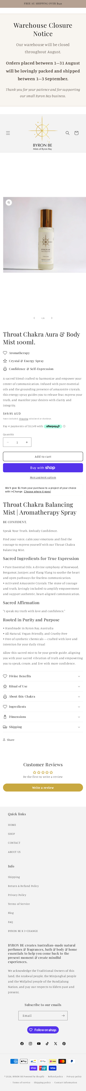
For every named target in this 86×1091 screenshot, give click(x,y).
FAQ (10, 922)
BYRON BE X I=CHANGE (23, 930)
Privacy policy (74, 1076)
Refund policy (55, 1076)
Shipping (23, 418)
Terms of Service (19, 903)
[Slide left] (34, 318)
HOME (12, 824)
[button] (8, 133)
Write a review (43, 788)
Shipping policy (42, 1082)
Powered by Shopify (34, 1076)
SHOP (11, 833)
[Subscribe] (63, 1015)
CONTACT (14, 842)
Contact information (65, 1082)
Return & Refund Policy (23, 885)
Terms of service (21, 1082)
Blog (11, 912)
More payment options (43, 477)
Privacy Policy (17, 894)
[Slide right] (51, 318)
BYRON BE (18, 1076)
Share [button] (11, 739)
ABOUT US (14, 851)
